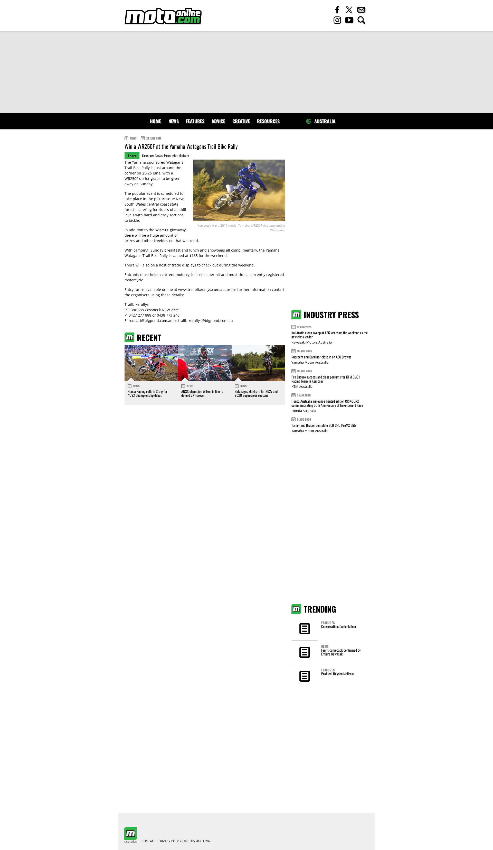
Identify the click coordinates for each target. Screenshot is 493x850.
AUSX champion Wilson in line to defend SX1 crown (202, 393)
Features (195, 121)
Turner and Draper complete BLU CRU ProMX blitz (323, 425)
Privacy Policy (170, 841)
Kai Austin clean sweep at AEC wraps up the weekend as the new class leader (329, 334)
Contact (148, 841)
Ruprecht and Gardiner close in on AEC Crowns (321, 356)
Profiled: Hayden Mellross (337, 673)
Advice (218, 121)
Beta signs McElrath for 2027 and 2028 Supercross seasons (256, 393)
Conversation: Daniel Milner (338, 626)
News (173, 121)
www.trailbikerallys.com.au (201, 289)
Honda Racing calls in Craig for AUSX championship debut (147, 393)
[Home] (163, 16)
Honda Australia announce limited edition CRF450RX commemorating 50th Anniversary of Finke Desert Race (327, 403)
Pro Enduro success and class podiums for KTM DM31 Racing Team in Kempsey (325, 379)
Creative (241, 121)
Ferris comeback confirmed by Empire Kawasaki (341, 652)
